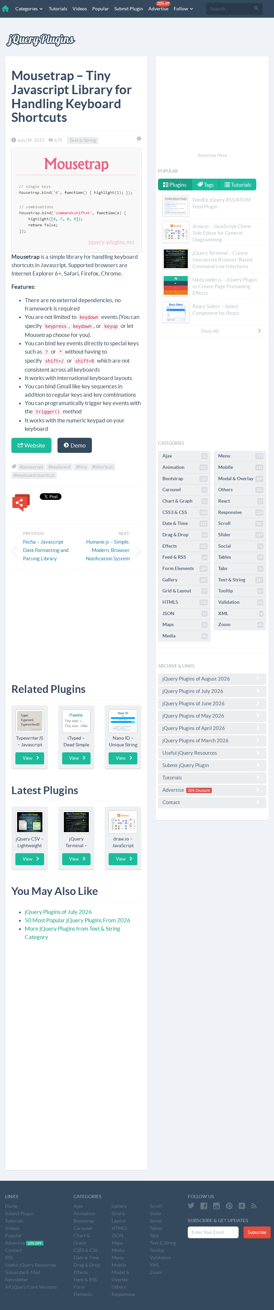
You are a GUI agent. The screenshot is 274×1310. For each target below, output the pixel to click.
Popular (100, 8)
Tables (240, 557)
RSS (9, 1257)
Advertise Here (212, 155)
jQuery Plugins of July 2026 (58, 912)
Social (240, 546)
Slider (240, 534)
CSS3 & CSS (184, 512)
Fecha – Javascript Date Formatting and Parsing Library (45, 550)
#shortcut (103, 467)
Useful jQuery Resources (189, 753)
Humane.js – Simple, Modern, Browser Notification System (108, 550)
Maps (184, 624)
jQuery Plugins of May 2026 (193, 716)
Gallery (184, 579)
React (240, 501)
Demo (78, 445)
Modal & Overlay (240, 478)
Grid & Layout (184, 590)
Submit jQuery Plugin (185, 765)
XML (240, 613)
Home (11, 1206)
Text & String (83, 140)
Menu (240, 455)
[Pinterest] (229, 1205)
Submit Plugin (128, 8)
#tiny (81, 467)
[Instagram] (216, 1205)
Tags (208, 185)
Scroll (240, 523)
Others (240, 489)
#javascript (31, 467)
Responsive (240, 512)
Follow (181, 8)
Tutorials (58, 8)
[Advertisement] (76, 621)
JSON (184, 613)
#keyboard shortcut (34, 475)
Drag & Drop (184, 534)
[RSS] (254, 1205)
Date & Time (184, 523)
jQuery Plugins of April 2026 (193, 728)
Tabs (240, 568)
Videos (80, 8)
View (27, 758)
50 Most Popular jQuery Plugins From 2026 (77, 920)
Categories (27, 8)
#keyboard (59, 467)
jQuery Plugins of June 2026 (193, 703)
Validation (240, 602)
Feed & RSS (184, 557)
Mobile (240, 467)
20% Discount (199, 790)
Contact (171, 802)
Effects (184, 546)
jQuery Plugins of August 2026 (196, 679)
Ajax (184, 455)
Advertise (158, 6)
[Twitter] (191, 1205)
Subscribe (257, 1232)
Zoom (240, 624)
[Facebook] (203, 1205)
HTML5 (184, 602)
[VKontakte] (242, 1205)
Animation (184, 467)
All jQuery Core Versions (31, 1287)
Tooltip (240, 590)
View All (210, 331)
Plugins (177, 185)
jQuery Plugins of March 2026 (195, 740)
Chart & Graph (184, 501)
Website (34, 445)
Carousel (184, 489)
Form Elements (184, 568)
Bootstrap (184, 478)
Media (184, 635)
